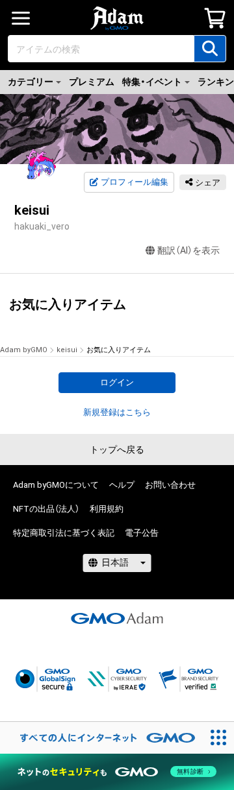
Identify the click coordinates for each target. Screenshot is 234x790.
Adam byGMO (23, 350)
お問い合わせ (170, 485)
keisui (67, 350)
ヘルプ (122, 485)
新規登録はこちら (117, 412)
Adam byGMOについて (56, 485)
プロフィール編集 (134, 182)
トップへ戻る (117, 449)
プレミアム (91, 82)
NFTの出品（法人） (46, 509)
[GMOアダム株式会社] (117, 618)
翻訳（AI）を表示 (188, 250)
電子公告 (142, 533)
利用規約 (107, 509)
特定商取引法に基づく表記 (63, 533)
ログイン (117, 382)
